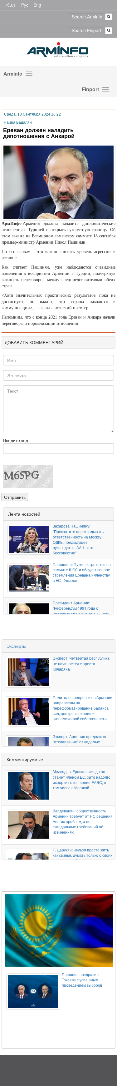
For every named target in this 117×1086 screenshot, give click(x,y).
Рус (24, 5)
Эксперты (16, 646)
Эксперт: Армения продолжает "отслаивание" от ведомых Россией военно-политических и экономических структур (81, 744)
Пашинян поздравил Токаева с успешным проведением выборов (82, 980)
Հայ (10, 5)
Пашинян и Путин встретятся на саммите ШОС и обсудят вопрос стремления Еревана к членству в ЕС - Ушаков (82, 572)
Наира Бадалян (18, 122)
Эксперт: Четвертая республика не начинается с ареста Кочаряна (81, 663)
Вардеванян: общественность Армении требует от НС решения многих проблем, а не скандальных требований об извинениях (83, 821)
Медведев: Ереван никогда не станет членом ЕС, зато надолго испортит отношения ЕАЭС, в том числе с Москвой (81, 779)
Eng (37, 5)
